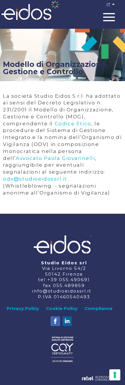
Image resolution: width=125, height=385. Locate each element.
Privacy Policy (23, 308)
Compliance (98, 308)
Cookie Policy (62, 308)
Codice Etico (73, 123)
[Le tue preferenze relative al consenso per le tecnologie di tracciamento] (114, 374)
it (108, 5)
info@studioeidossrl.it (61, 291)
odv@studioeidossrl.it (35, 179)
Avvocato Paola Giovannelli (55, 158)
